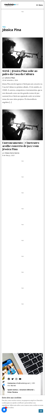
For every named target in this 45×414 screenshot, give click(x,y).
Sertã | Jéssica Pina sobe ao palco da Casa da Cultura (19, 72)
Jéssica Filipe (10, 78)
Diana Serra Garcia (12, 153)
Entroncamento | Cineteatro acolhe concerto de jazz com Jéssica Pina (20, 146)
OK (41, 411)
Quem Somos (13, 390)
